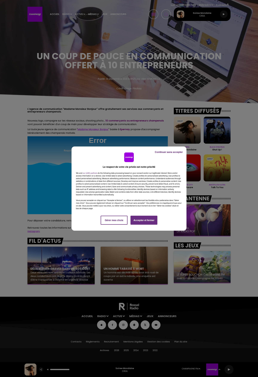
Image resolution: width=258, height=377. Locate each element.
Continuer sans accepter (169, 152)
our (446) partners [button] (90, 173)
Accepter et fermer (143, 220)
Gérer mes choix (114, 220)
